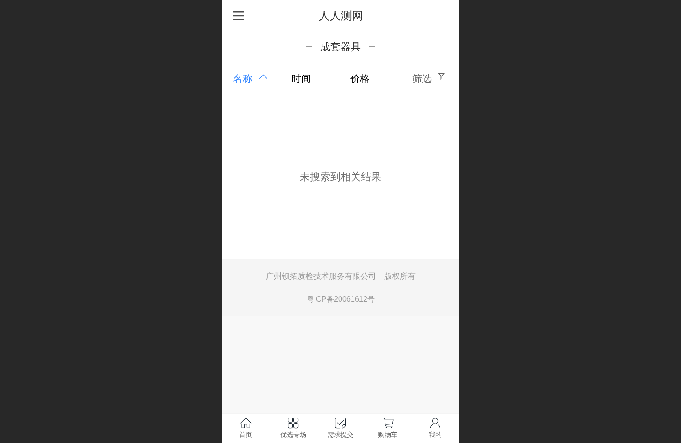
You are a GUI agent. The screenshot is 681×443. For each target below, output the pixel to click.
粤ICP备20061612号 (341, 299)
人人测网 (341, 15)
